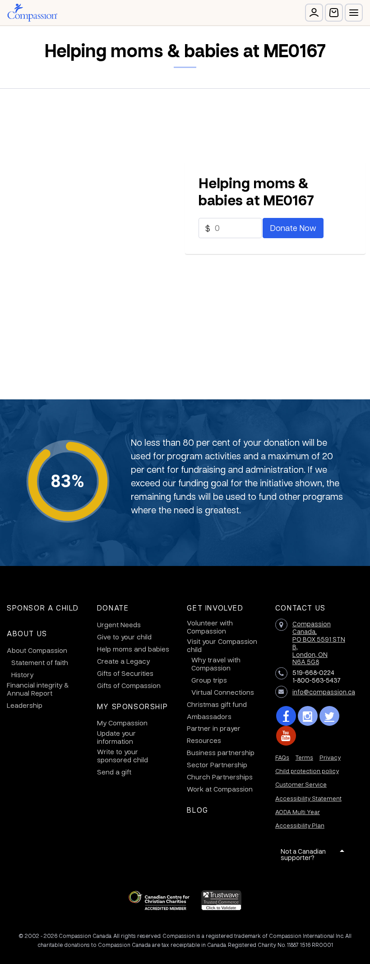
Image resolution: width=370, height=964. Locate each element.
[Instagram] (308, 716)
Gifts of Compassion (129, 685)
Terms (304, 757)
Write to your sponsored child (122, 755)
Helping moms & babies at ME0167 (256, 191)
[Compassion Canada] (32, 13)
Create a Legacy (123, 661)
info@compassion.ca (323, 692)
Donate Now (293, 227)
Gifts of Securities (125, 673)
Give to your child (124, 637)
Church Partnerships (220, 777)
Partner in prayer (213, 728)
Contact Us (300, 607)
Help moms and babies (133, 649)
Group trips (209, 680)
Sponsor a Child (43, 607)
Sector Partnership (217, 764)
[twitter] (329, 716)
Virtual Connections (222, 692)
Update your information (116, 737)
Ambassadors (209, 716)
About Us (27, 633)
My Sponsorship (132, 706)
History (22, 674)
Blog (197, 810)
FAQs (282, 757)
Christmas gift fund (217, 704)
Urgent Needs (119, 624)
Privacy (330, 757)
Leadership (24, 705)
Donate (113, 607)
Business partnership (220, 752)
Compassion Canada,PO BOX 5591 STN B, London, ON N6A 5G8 (318, 642)
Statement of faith (39, 662)
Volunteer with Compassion (210, 627)
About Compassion (37, 650)
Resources (204, 740)
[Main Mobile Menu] (354, 13)
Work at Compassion (220, 789)
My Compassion (122, 723)
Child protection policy (307, 770)
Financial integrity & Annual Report (38, 689)
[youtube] (286, 736)
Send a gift (114, 772)
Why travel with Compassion (215, 664)
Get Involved (215, 607)
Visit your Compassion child (222, 645)
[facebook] (286, 716)
